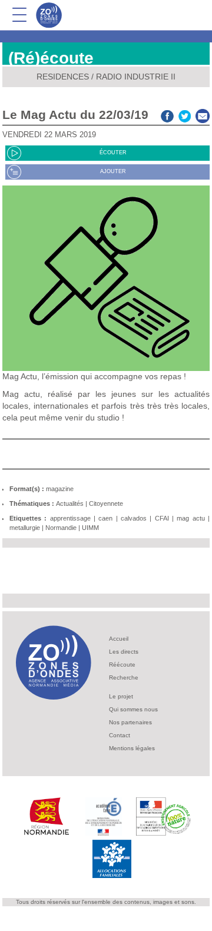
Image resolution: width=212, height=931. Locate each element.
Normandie (61, 527)
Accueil (118, 638)
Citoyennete (106, 503)
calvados (134, 518)
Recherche (123, 677)
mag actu (190, 518)
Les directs (123, 651)
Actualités (70, 503)
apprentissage (70, 518)
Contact (119, 735)
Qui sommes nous (133, 709)
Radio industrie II (135, 76)
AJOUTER (113, 171)
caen (105, 518)
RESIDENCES (63, 76)
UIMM (90, 527)
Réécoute (122, 664)
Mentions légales (132, 748)
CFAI (162, 518)
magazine (60, 488)
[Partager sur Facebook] (167, 114)
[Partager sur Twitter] (185, 114)
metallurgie (24, 527)
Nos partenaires (130, 722)
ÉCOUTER (113, 152)
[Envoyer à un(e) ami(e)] (203, 114)
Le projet (121, 696)
